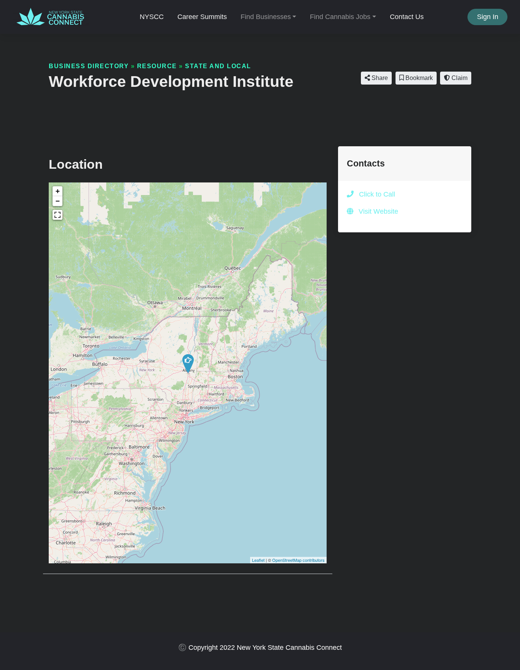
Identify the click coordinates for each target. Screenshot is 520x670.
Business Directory (89, 65)
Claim (458, 78)
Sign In (487, 17)
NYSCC (152, 17)
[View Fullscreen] (57, 215)
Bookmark (418, 78)
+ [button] (58, 191)
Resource (157, 65)
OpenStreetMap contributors (298, 560)
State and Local (218, 65)
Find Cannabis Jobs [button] (340, 17)
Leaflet (258, 560)
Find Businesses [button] (266, 17)
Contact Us (407, 17)
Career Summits (202, 17)
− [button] (58, 201)
